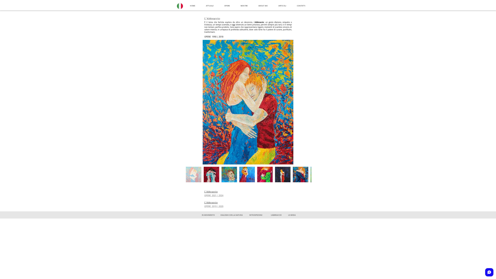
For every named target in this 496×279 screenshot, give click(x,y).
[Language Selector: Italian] (181, 6)
